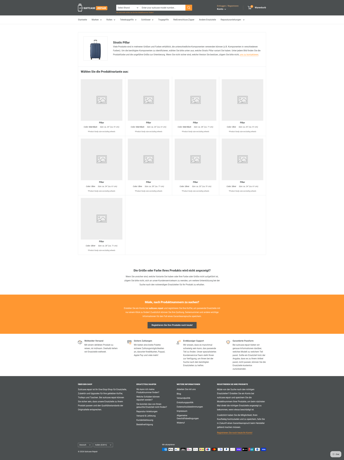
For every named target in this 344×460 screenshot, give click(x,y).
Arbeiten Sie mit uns (186, 389)
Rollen (109, 19)
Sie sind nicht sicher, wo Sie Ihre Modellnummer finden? (135, 12)
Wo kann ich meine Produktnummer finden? (147, 391)
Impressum (182, 411)
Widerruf (181, 422)
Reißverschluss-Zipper (183, 19)
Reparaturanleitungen (231, 19)
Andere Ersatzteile (207, 19)
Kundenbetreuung (144, 420)
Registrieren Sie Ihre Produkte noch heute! (172, 325)
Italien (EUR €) (101, 445)
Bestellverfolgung (144, 424)
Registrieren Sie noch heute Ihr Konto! (234, 432)
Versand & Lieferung (146, 415)
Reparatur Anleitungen (146, 411)
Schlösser (145, 19)
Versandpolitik (183, 398)
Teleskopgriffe (127, 19)
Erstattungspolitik (185, 402)
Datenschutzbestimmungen (190, 406)
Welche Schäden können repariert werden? (148, 398)
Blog (179, 393)
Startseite (82, 19)
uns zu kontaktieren (249, 54)
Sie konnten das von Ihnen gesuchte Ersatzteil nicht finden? (151, 405)
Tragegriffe (163, 19)
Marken (95, 19)
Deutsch (82, 445)
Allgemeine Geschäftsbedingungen (188, 417)
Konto (220, 9)
